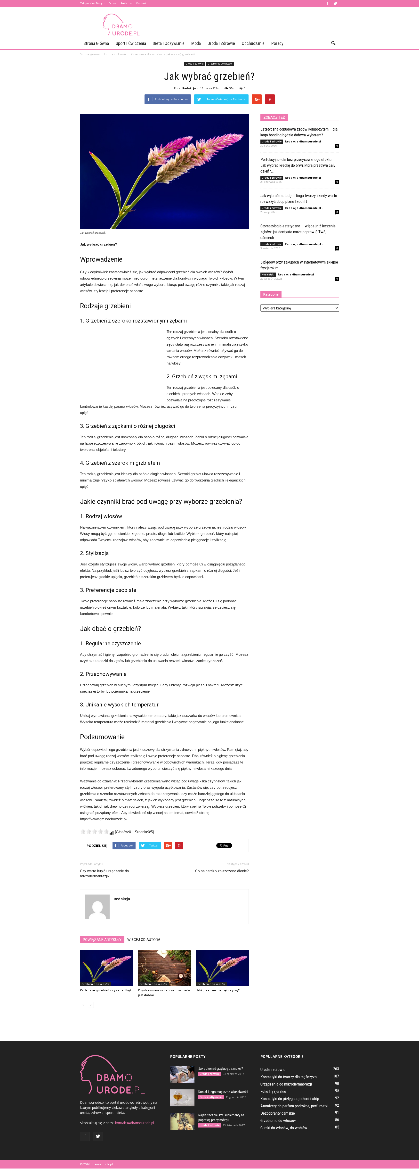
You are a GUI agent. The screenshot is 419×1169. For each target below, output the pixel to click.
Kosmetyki (268, 274)
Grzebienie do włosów (220, 63)
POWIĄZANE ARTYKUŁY (102, 939)
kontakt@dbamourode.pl (134, 1122)
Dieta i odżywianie (169, 43)
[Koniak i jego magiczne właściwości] (182, 1097)
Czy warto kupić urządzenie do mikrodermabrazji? (104, 873)
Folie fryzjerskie (273, 1091)
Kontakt (141, 3)
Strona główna (96, 43)
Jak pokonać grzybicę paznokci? (220, 1068)
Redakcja (189, 88)
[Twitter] (335, 3)
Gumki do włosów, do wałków (283, 1127)
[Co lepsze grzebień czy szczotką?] (106, 968)
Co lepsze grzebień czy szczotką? (105, 990)
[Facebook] (327, 3)
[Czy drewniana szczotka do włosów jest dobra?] (164, 968)
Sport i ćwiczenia (131, 43)
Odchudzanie (253, 43)
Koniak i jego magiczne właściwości (223, 1092)
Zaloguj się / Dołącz (92, 3)
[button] (333, 43)
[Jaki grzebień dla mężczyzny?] (222, 968)
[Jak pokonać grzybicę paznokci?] (182, 1074)
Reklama (126, 3)
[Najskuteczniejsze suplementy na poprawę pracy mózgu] (182, 1121)
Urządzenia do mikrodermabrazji (286, 1084)
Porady (277, 43)
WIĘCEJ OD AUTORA (143, 939)
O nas (112, 3)
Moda (196, 43)
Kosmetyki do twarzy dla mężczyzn (288, 1076)
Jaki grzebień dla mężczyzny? (218, 990)
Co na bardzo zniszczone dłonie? (222, 871)
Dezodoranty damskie (277, 1113)
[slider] (94, 831)
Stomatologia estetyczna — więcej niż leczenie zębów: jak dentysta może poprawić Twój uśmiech (298, 232)
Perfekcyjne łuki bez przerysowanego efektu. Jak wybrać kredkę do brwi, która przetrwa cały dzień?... (297, 165)
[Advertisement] (250, 24)
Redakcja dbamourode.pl (303, 141)
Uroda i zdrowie (221, 43)
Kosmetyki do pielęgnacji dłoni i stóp (289, 1098)
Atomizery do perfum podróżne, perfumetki (294, 1105)
